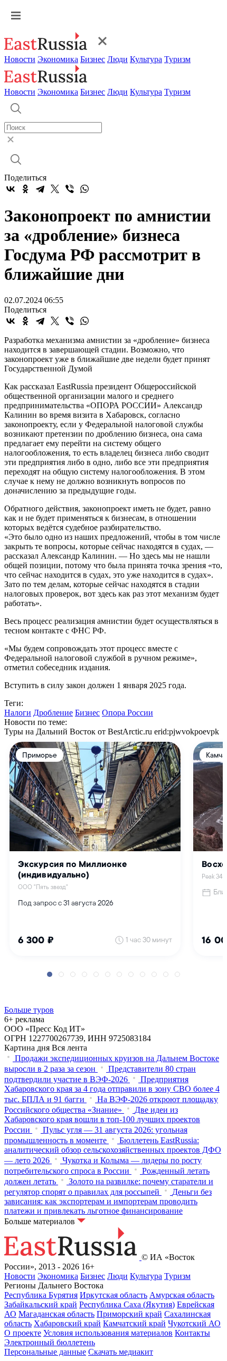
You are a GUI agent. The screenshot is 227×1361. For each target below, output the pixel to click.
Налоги (17, 712)
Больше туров (29, 1009)
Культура (146, 59)
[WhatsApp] (84, 189)
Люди (117, 59)
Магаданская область (56, 1313)
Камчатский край (134, 1323)
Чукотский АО (194, 1323)
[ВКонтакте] (10, 189)
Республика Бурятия (41, 1295)
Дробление (53, 712)
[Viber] (69, 189)
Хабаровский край (67, 1323)
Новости (19, 59)
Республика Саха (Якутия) (127, 1304)
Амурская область (181, 1295)
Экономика (57, 59)
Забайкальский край (40, 1304)
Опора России (127, 712)
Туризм (177, 59)
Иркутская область (113, 1295)
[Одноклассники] (25, 189)
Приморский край (129, 1313)
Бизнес (92, 59)
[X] (55, 189)
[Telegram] (40, 189)
